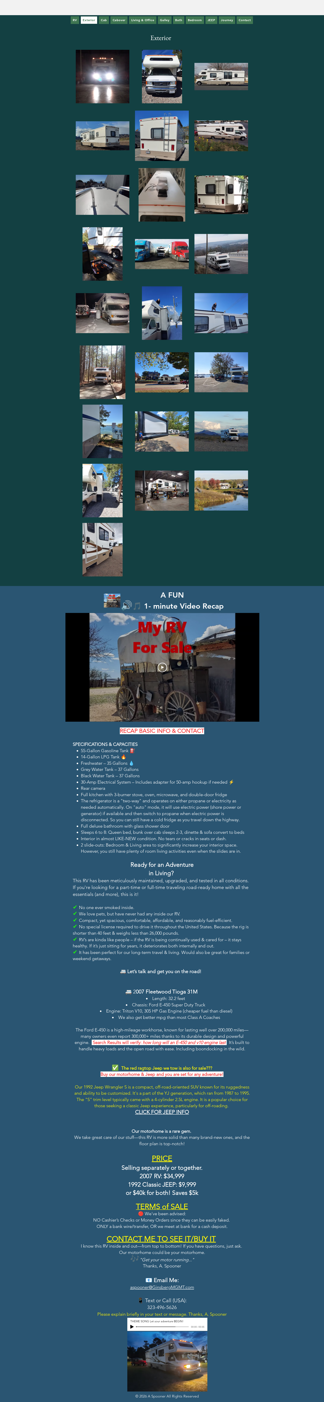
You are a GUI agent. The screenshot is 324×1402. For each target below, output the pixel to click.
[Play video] (162, 667)
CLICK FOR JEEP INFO (162, 1112)
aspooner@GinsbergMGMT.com (162, 1287)
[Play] (132, 1327)
